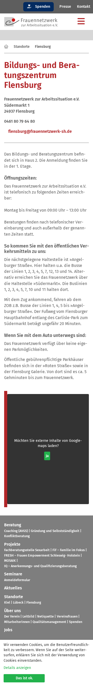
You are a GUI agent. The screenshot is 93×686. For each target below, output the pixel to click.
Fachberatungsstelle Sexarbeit (27, 550)
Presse (65, 6)
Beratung (12, 524)
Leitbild (28, 616)
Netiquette (45, 616)
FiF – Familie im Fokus (68, 550)
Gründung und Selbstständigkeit (55, 531)
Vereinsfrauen (67, 616)
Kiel (7, 602)
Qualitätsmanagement (49, 622)
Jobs (8, 629)
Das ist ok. (24, 678)
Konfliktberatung (17, 536)
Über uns (12, 610)
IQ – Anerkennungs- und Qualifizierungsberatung (40, 566)
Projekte (12, 544)
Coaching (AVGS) (16, 531)
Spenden (42, 6)
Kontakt (83, 6)
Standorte (21, 46)
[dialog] (46, 663)
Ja (47, 456)
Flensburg (33, 602)
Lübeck (18, 602)
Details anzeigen (17, 668)
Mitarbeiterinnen (17, 622)
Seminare (13, 574)
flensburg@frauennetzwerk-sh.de (40, 131)
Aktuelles (13, 587)
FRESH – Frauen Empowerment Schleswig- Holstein (42, 555)
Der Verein (12, 616)
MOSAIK (10, 560)
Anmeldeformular (17, 580)
